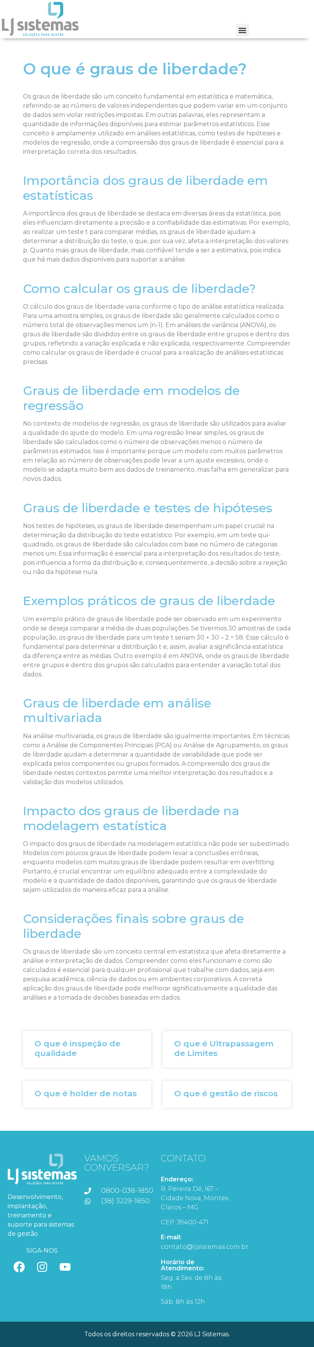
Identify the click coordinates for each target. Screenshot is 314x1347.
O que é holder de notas (85, 1093)
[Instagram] (42, 1266)
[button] (242, 30)
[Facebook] (19, 1266)
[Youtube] (65, 1266)
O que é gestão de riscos (226, 1093)
